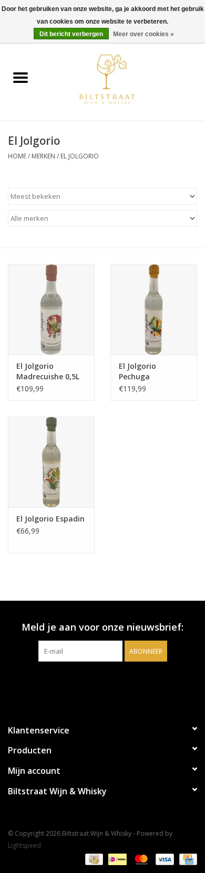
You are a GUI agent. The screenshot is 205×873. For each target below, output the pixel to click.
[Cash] (93, 858)
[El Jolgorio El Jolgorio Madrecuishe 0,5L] (51, 309)
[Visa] (164, 858)
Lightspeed (24, 845)
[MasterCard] (140, 858)
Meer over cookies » (143, 34)
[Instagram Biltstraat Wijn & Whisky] (112, 683)
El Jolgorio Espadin (50, 519)
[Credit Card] (186, 858)
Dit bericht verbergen (71, 34)
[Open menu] (20, 77)
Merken (43, 156)
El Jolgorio (79, 156)
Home (17, 156)
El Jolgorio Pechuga (137, 371)
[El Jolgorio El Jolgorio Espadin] (51, 462)
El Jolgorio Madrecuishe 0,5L (47, 371)
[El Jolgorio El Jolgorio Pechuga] (153, 309)
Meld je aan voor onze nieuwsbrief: (102, 627)
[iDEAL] (116, 858)
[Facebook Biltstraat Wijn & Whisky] (93, 683)
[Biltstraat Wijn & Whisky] (123, 78)
